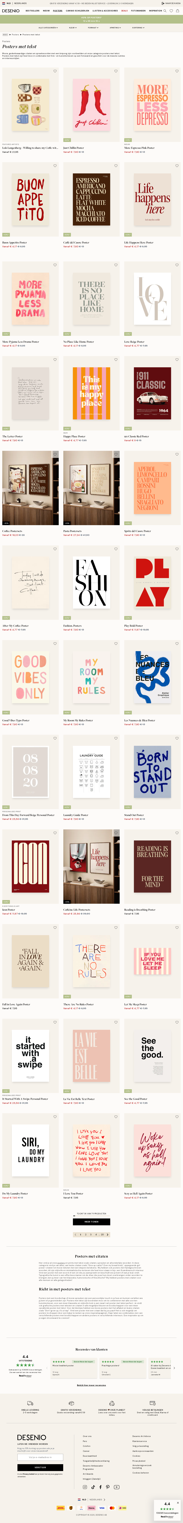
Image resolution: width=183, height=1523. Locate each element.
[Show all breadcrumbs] (5, 34)
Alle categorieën (47, 28)
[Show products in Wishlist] (171, 10)
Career (86, 1451)
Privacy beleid (28, 1474)
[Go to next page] (107, 1234)
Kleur (72, 28)
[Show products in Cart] (177, 10)
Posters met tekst (31, 34)
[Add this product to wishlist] (55, 71)
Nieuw (46, 11)
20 (102, 1234)
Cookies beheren (141, 1473)
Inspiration (155, 11)
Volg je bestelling (141, 1446)
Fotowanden (138, 11)
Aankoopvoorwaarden (143, 1451)
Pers (85, 1441)
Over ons (87, 1436)
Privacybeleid (139, 1461)
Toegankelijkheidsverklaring (96, 1461)
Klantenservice (140, 1441)
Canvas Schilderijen (77, 11)
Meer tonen (92, 1221)
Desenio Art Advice (142, 1436)
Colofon (86, 1446)
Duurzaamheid (90, 1456)
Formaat (92, 28)
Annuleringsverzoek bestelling (142, 1466)
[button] (167, 1510)
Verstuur (40, 1467)
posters (61, 1263)
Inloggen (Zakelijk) (92, 1479)
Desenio (100, 1515)
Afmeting (114, 28)
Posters (57, 11)
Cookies (136, 1456)
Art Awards (88, 1474)
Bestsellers (33, 11)
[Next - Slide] (174, 1368)
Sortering (137, 28)
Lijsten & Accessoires (105, 11)
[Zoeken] (165, 11)
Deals (124, 11)
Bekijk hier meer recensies (91, 1385)
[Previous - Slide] (47, 1368)
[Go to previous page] (75, 1234)
